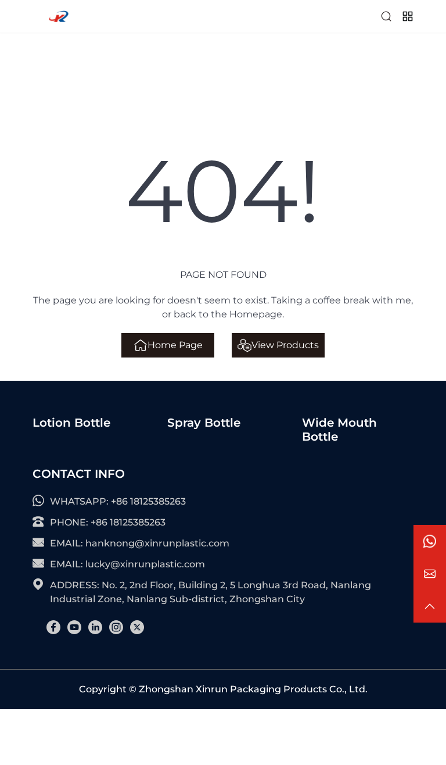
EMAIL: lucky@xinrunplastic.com (127, 564)
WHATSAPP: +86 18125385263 (118, 501)
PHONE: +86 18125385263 (108, 522)
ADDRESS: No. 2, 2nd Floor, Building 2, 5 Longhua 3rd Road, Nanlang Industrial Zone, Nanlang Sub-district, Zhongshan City (210, 592)
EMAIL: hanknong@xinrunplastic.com (139, 543)
